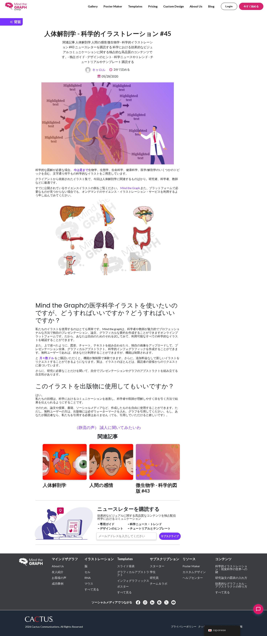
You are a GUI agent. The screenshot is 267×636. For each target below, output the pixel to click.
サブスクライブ (170, 536)
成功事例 (57, 583)
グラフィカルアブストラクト (133, 573)
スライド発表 (126, 566)
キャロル (98, 70)
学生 (153, 571)
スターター (157, 566)
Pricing (152, 6)
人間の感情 (101, 485)
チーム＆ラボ (158, 583)
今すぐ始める (251, 6)
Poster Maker (113, 6)
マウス (88, 583)
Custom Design (173, 6)
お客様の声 (59, 577)
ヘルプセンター (193, 577)
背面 (17, 22)
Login (229, 6)
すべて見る (91, 589)
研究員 (154, 577)
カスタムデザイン (194, 571)
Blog (211, 6)
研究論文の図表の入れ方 (231, 577)
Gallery (93, 6)
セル (87, 571)
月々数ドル (46, 358)
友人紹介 (57, 571)
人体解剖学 (54, 485)
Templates (135, 6)
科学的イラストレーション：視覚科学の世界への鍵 (231, 568)
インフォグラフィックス (133, 580)
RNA (87, 577)
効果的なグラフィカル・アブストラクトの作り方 (231, 585)
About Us (196, 6)
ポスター (123, 586)
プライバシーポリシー (183, 626)
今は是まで (81, 169)
